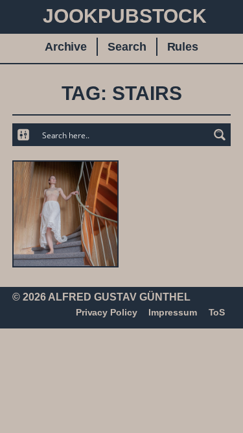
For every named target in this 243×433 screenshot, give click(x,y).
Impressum (172, 312)
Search (127, 46)
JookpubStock (125, 16)
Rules (183, 46)
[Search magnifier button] (219, 134)
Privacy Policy (106, 312)
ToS (217, 312)
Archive (66, 46)
